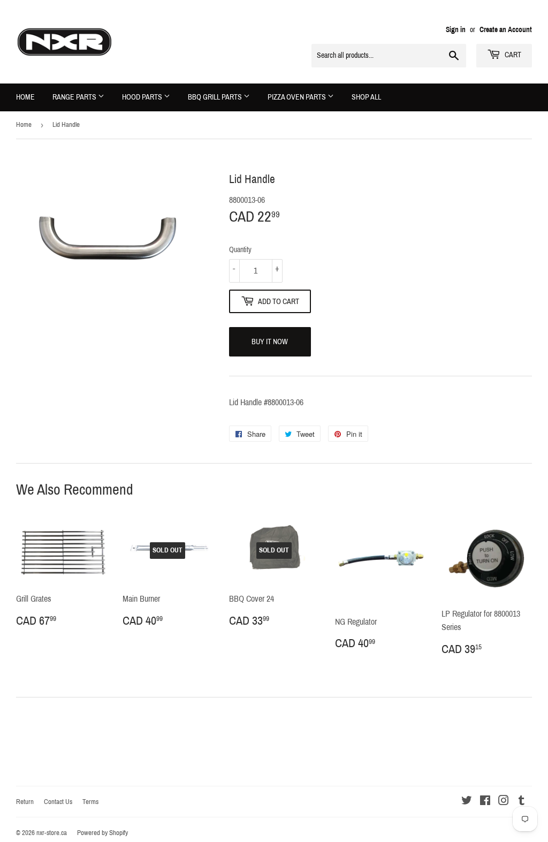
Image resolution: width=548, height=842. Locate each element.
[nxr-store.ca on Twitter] (466, 801)
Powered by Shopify (102, 833)
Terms (90, 802)
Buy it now (270, 342)
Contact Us (58, 802)
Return (25, 802)
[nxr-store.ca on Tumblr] (521, 801)
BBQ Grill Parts (215, 97)
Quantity (240, 250)
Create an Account (506, 30)
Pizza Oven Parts (298, 97)
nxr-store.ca (51, 833)
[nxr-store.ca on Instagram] (503, 801)
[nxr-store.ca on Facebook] (485, 801)
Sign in (456, 30)
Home (25, 97)
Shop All (366, 97)
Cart (512, 55)
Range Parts (75, 97)
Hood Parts (143, 97)
